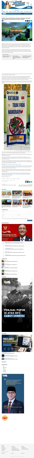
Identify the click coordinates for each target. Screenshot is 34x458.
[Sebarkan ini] (26, 21)
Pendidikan (18, 178)
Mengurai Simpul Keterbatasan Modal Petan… (11, 261)
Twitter (13, 453)
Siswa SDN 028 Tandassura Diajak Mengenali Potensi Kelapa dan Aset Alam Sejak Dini (20, 13)
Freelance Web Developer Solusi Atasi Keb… (8, 353)
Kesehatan (7, 178)
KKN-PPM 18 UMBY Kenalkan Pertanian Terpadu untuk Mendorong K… (15, 255)
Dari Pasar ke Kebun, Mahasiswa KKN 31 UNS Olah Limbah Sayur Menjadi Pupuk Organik (16, 197)
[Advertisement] (17, 67)
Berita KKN (3, 178)
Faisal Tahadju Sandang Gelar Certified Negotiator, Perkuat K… (14, 242)
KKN (10, 178)
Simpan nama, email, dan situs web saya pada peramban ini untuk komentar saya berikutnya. (15, 218)
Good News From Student (16, 450)
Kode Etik (13, 446)
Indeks (3, 446)
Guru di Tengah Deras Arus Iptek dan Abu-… (11, 264)
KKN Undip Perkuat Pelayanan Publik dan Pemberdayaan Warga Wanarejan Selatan (16, 206)
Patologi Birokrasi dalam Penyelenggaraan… (11, 274)
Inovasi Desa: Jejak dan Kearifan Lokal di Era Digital (13, 164)
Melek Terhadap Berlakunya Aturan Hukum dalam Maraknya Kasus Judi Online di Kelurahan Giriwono (25, 185)
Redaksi (23, 446)
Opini (5, 260)
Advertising (6, 248)
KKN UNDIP (14, 178)
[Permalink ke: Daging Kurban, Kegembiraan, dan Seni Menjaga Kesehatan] (6, 193)
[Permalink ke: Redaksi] (2, 20)
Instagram (23, 453)
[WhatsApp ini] (31, 21)
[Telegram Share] (29, 21)
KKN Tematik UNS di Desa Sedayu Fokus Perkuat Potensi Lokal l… (15, 252)
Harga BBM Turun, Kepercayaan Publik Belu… (11, 267)
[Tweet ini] (28, 21)
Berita (6, 245)
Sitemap (3, 450)
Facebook (4, 453)
